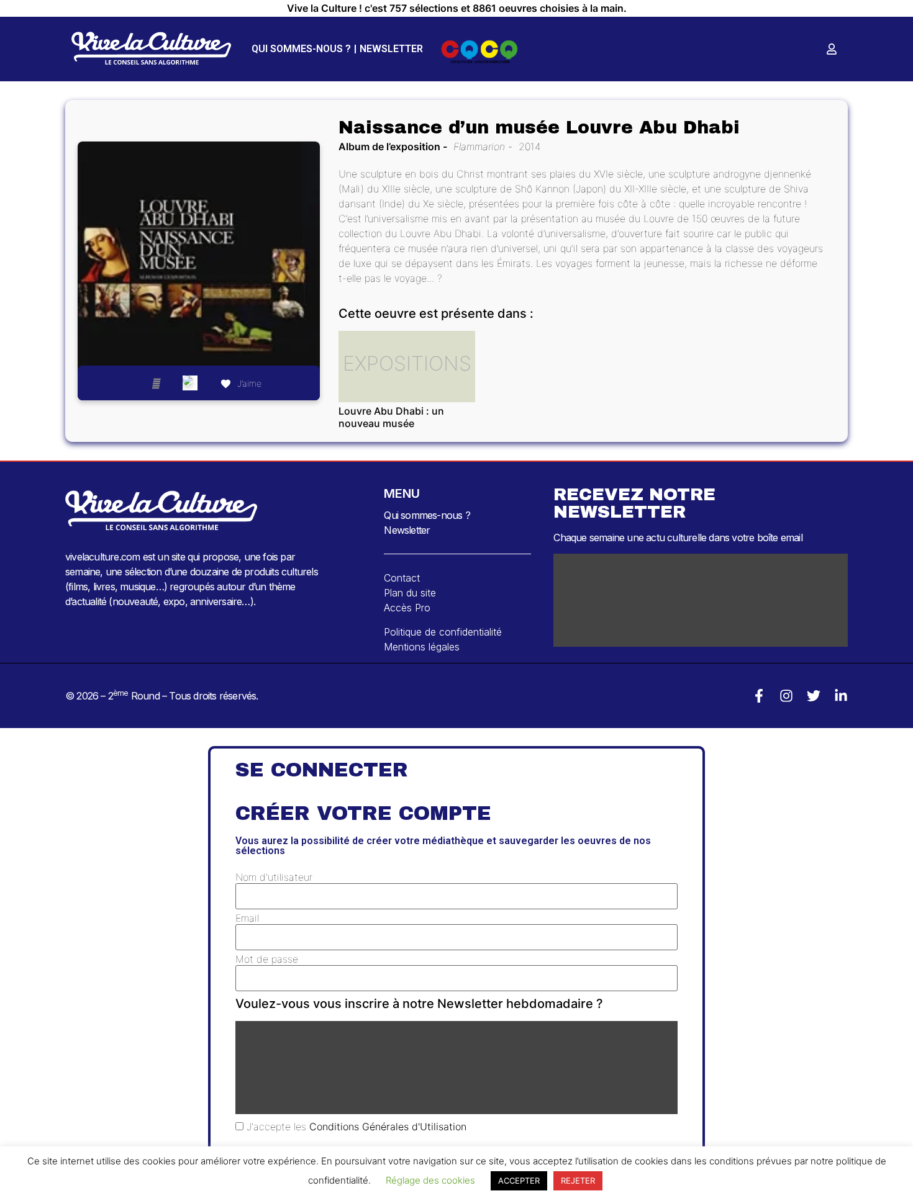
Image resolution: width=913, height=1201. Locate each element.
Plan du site (410, 593)
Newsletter (391, 49)
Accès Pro (407, 607)
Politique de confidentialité (443, 632)
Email (247, 918)
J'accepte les (354, 1126)
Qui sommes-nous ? (301, 49)
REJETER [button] (578, 1180)
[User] (831, 49)
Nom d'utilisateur (273, 877)
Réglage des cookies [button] (430, 1180)
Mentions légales (422, 647)
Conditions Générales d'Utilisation (387, 1126)
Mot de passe (266, 959)
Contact (402, 578)
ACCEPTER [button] (519, 1180)
